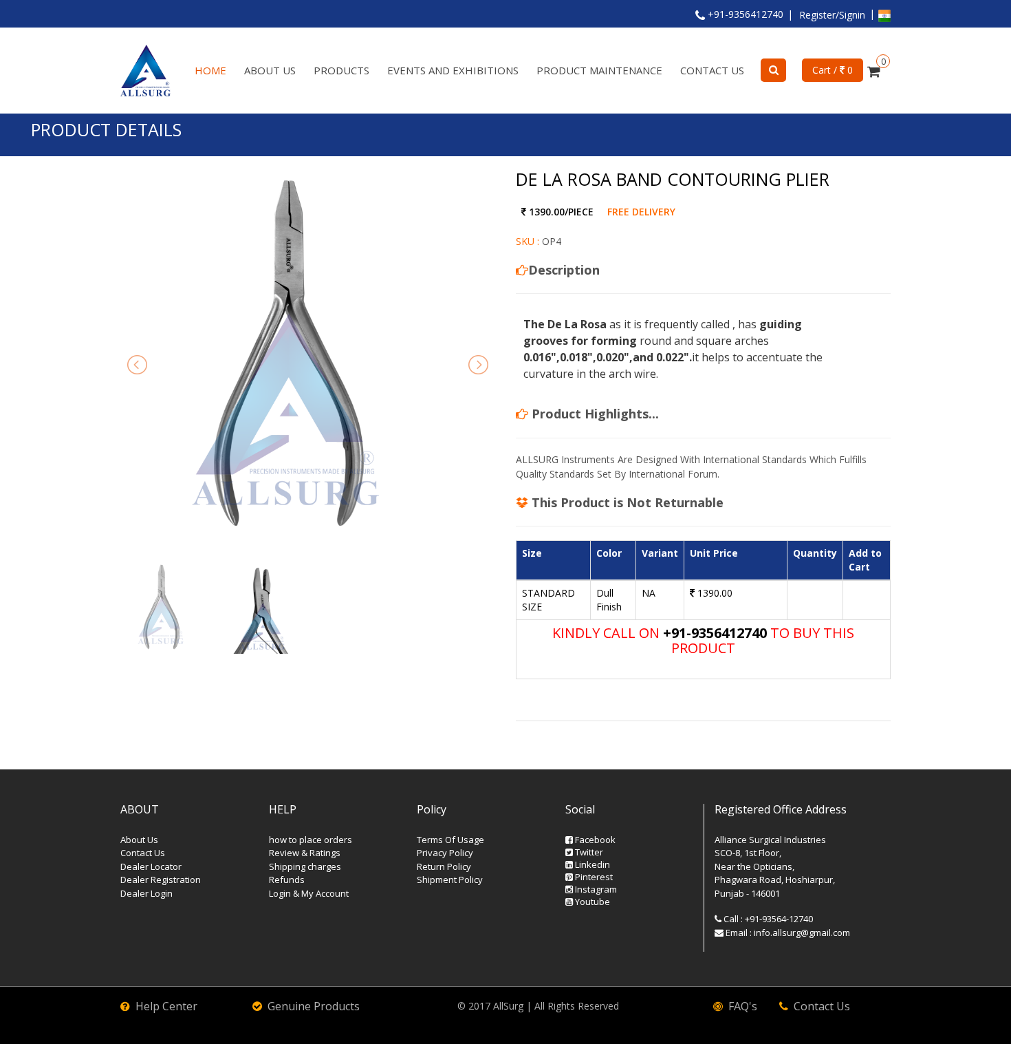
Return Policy (444, 866)
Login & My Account (309, 893)
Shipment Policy (450, 879)
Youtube (591, 901)
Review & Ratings (304, 852)
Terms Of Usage (450, 839)
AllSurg (508, 1005)
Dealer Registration (160, 879)
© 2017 (475, 1005)
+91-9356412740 (744, 14)
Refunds (287, 879)
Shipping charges (305, 866)
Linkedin (591, 864)
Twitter (588, 852)
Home (210, 70)
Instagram (595, 889)
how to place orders (310, 839)
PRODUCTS (341, 70)
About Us (270, 70)
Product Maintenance (599, 70)
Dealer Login (146, 893)
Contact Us (712, 70)
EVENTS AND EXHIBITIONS (453, 70)
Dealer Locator (151, 866)
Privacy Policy (445, 852)
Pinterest (593, 877)
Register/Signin (832, 14)
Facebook (594, 839)
